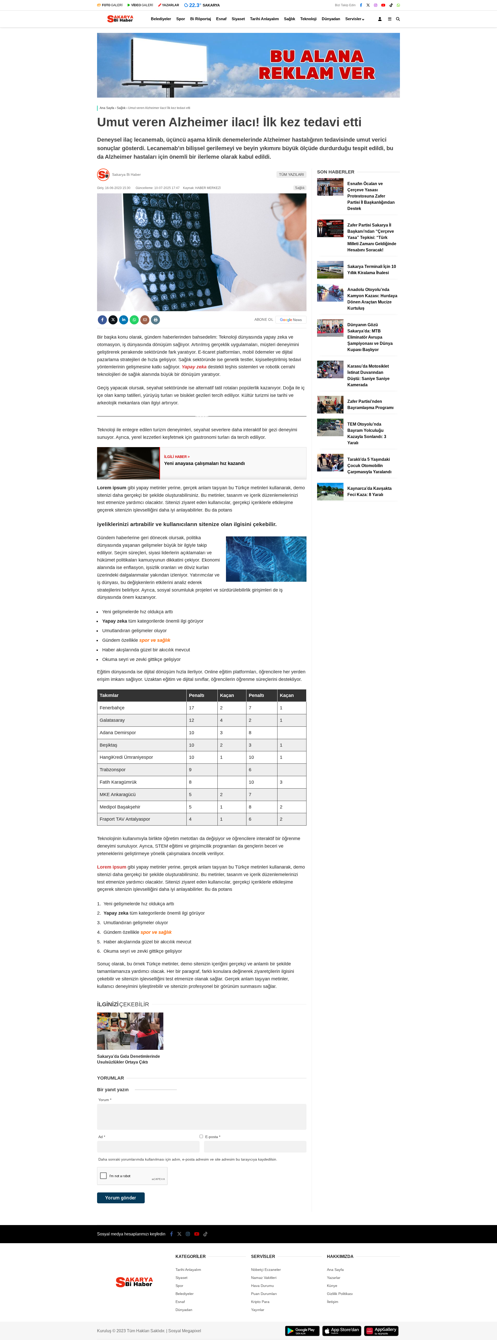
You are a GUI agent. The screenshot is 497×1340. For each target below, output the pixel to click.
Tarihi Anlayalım (264, 19)
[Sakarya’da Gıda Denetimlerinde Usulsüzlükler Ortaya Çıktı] (130, 1031)
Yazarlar (333, 1278)
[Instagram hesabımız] (375, 5)
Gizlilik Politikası (340, 1294)
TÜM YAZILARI (291, 174)
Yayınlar (257, 1310)
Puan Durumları (264, 1294)
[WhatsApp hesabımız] (398, 5)
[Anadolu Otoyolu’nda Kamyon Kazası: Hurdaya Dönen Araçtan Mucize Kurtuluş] (330, 300)
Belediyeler (161, 19)
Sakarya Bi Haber (126, 174)
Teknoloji (308, 19)
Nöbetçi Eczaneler (266, 1270)
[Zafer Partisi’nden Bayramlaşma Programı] (330, 412)
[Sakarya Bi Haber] (119, 22)
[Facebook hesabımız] (361, 5)
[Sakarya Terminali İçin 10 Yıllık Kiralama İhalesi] (330, 277)
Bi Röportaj (200, 19)
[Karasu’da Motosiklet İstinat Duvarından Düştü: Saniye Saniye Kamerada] (330, 377)
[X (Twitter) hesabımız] (368, 5)
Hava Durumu (262, 1286)
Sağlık (289, 19)
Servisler (353, 19)
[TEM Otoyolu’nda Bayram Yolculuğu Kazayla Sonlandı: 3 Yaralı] (330, 435)
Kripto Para (260, 1302)
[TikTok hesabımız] (391, 5)
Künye (332, 1286)
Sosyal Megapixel (184, 1331)
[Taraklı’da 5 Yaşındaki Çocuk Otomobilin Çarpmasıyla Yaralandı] (330, 470)
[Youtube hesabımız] (383, 5)
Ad (101, 1137)
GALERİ (112, 5)
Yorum (104, 1100)
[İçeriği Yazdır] (155, 319)
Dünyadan (331, 19)
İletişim (332, 1302)
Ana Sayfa (335, 1270)
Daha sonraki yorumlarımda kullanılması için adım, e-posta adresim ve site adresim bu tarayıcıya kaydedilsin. (187, 1159)
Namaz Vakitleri (263, 1278)
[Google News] (290, 320)
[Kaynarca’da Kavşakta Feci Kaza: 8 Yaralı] (330, 499)
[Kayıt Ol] (380, 19)
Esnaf (221, 19)
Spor (180, 19)
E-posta (212, 1137)
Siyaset (238, 19)
